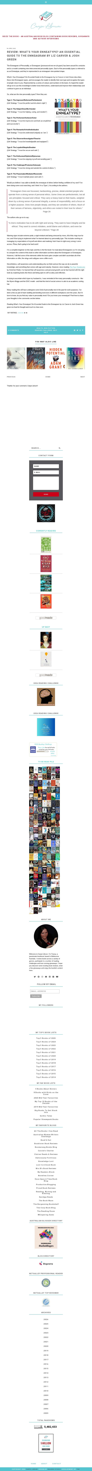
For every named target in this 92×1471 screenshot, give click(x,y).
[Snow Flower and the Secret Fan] (57, 850)
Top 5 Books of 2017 (46, 1066)
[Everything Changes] (31, 857)
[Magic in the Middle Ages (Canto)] (44, 790)
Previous (11, 377)
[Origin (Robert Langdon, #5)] (36, 830)
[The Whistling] (40, 877)
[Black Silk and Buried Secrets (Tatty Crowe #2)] (31, 776)
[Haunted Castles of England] (40, 823)
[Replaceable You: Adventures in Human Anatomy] (53, 843)
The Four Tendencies (77, 267)
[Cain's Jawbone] (44, 850)
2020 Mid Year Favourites (46, 1098)
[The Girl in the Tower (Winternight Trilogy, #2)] (44, 796)
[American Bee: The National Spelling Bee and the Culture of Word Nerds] (49, 843)
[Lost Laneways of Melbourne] (57, 783)
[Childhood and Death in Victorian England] (53, 790)
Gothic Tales (46, 1116)
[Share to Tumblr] (80, 330)
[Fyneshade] (36, 910)
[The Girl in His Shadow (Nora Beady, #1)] (49, 783)
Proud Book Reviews (46, 1188)
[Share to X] (77, 330)
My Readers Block (46, 1172)
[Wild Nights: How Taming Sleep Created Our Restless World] (57, 776)
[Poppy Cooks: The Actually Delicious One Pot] (46, 601)
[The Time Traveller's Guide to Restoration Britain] (49, 803)
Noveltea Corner (46, 1175)
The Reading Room (46, 1211)
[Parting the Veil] (36, 843)
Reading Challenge (43, 330)
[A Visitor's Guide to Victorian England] (44, 863)
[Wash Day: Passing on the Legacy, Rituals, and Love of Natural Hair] (53, 882)
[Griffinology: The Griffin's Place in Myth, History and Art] (53, 770)
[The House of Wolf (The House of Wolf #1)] (57, 790)
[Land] (53, 863)
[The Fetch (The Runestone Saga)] (36, 790)
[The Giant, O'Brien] (53, 823)
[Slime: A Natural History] (46, 544)
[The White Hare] (31, 783)
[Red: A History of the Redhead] (57, 876)
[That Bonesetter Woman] (44, 877)
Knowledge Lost (46, 1161)
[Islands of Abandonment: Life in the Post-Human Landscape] (57, 870)
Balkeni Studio (54, 1469)
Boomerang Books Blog (46, 1147)
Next (83, 377)
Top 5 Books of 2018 (46, 1063)
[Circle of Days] (40, 790)
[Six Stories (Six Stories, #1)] (44, 897)
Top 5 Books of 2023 (46, 1045)
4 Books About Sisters (46, 1089)
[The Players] (36, 776)
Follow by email (46, 984)
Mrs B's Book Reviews (46, 1168)
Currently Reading (46, 531)
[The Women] (36, 877)
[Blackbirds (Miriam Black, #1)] (53, 776)
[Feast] (57, 770)
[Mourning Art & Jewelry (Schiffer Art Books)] (40, 910)
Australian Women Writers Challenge (46, 1135)
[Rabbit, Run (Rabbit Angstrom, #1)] (57, 837)
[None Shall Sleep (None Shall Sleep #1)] (53, 850)
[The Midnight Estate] (40, 863)
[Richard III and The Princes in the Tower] (49, 770)
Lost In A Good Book (46, 1165)
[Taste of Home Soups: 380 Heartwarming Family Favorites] (36, 823)
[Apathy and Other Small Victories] (57, 796)
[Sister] (31, 837)
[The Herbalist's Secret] (31, 897)
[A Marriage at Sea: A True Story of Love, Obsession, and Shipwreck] (44, 783)
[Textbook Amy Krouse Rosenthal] (44, 830)
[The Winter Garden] (49, 883)
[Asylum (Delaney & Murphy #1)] (53, 810)
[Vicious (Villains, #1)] (40, 897)
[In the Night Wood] (53, 803)
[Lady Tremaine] (31, 770)
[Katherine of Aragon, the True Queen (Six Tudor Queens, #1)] (57, 810)
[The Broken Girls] (31, 830)
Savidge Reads (46, 1197)
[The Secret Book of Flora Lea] (49, 790)
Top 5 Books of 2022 (46, 1049)
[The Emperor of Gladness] (49, 877)
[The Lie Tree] (44, 810)
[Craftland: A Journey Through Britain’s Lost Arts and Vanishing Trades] (36, 796)
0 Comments (13, 330)
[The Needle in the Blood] (31, 870)
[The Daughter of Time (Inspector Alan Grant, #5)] (31, 863)
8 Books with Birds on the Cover (46, 1093)
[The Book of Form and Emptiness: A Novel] (31, 810)
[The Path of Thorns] (57, 843)
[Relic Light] (49, 830)
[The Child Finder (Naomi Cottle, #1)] (53, 816)
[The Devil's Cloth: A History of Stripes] (31, 789)
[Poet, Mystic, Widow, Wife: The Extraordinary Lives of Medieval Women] (46, 563)
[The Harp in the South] (44, 857)
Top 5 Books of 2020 (46, 1056)
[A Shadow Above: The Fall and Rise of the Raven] (49, 863)
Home (48, 377)
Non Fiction (49, 328)
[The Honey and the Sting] (36, 816)
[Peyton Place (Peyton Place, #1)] (36, 837)
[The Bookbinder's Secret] (31, 883)
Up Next (46, 627)
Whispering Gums (46, 1215)
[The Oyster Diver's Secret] (44, 770)
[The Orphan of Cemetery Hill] (53, 890)
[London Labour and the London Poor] (40, 837)
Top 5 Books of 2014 (46, 1077)
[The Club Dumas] (40, 796)
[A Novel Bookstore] (40, 870)
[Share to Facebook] (74, 330)
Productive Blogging (46, 1184)
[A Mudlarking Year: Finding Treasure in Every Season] (44, 883)
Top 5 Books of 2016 (46, 1070)
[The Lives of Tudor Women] (36, 850)
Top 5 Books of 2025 (46, 1038)
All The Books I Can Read (46, 1131)
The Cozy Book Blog (46, 1208)
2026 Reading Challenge (43, 744)
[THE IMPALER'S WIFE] (44, 837)
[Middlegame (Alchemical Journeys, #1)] (31, 803)
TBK (78, 1469)
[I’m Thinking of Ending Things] (49, 897)
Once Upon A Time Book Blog (46, 1180)
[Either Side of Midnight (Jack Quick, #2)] (36, 863)
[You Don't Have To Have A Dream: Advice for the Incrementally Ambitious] (46, 659)
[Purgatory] (53, 837)
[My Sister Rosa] (57, 897)
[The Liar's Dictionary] (53, 796)
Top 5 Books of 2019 (46, 1059)
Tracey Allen (41, 747)
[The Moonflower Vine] (40, 810)
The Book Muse (46, 1200)
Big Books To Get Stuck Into (46, 1111)
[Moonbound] (36, 890)
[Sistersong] (36, 810)
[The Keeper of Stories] (36, 783)
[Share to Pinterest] (82, 330)
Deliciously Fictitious (46, 1158)
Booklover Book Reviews (46, 1143)
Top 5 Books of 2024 (46, 1042)
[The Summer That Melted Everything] (31, 823)
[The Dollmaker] (57, 803)
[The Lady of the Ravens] (40, 816)
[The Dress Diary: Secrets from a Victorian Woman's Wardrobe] (53, 870)
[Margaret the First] (46, 640)
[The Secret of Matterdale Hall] (40, 783)
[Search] (59, 448)
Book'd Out (46, 1140)
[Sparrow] (49, 857)
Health (40, 328)
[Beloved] (40, 904)
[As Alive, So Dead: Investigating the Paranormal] (36, 883)
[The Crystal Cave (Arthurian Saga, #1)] (40, 843)
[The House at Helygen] (53, 897)
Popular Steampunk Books (46, 1119)
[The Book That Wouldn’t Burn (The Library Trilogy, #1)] (40, 830)
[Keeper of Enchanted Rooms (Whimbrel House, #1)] (49, 850)
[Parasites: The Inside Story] (44, 843)
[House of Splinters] (49, 816)
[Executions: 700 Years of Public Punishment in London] (49, 903)
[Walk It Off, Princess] (44, 870)
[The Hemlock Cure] (57, 816)
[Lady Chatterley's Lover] (49, 796)
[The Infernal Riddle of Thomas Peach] (44, 776)
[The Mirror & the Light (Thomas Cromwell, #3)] (46, 583)
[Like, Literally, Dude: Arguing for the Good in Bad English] (57, 904)
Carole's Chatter (46, 1151)
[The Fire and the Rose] (57, 823)
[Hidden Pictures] (49, 776)
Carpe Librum (32, 1469)
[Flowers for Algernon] (31, 910)
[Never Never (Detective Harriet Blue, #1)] (36, 870)
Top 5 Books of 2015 (46, 1074)
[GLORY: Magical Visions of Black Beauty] (53, 876)
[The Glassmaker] (49, 870)
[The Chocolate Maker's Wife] (44, 823)
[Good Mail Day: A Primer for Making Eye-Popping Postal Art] (40, 775)
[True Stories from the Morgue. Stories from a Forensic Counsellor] (36, 803)
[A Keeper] (53, 783)
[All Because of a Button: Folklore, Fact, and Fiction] (31, 816)
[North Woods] (44, 904)
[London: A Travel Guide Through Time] (49, 890)
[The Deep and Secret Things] (44, 816)
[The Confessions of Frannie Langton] (57, 830)
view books (53, 755)
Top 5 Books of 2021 (46, 1052)
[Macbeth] (57, 883)
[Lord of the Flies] (40, 890)
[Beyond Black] (36, 897)
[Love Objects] (53, 904)
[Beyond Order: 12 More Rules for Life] (53, 857)
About (44, 1464)
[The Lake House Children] (40, 850)
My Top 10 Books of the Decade (46, 1102)
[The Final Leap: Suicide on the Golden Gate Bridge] (31, 877)
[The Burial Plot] (40, 803)
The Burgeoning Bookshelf (46, 1204)
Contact (56, 1464)
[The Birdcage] (57, 890)
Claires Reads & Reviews (46, 1154)
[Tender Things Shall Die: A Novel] (49, 823)
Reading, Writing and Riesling (46, 1192)
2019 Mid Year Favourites (46, 1107)
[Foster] (40, 770)
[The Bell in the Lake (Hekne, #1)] (31, 843)
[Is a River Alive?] (57, 857)
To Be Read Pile (46, 762)
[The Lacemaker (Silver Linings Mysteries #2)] (53, 830)
